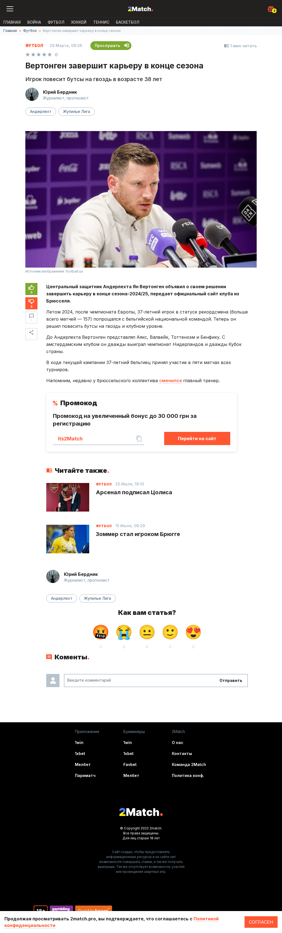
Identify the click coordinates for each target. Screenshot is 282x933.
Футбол (56, 22)
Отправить (230, 680)
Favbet (130, 764)
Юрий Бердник (60, 92)
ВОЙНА (34, 22)
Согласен (261, 922)
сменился (170, 380)
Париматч (85, 775)
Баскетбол (127, 22)
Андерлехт (40, 111)
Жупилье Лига (76, 111)
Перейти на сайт (197, 438)
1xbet (80, 753)
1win (79, 742)
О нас (177, 742)
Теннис (101, 22)
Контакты (182, 753)
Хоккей (78, 22)
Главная (12, 22)
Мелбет (83, 764)
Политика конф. (188, 775)
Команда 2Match (189, 764)
